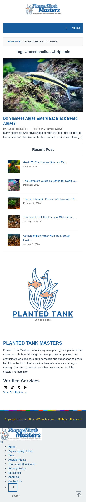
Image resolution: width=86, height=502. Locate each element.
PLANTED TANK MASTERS (32, 343)
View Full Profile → (14, 392)
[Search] (12, 487)
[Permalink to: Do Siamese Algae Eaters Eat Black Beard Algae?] (43, 87)
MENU (76, 28)
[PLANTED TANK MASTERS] (43, 9)
